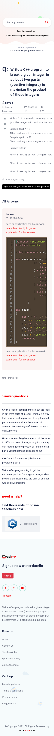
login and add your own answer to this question (26, 186)
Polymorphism (42, 35)
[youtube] (22, 587)
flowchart (30, 35)
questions (31, 47)
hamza (9, 102)
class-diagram (18, 35)
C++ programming (15, 179)
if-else (9, 35)
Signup (8, 575)
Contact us (8, 645)
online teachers (10, 665)
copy (41, 240)
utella (27, 730)
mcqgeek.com (9, 703)
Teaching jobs (9, 652)
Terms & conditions (12, 690)
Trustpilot (7, 595)
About (5, 639)
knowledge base (11, 684)
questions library (11, 658)
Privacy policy (9, 697)
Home (21, 47)
